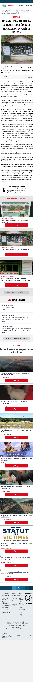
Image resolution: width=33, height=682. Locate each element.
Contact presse (21, 616)
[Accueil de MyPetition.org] (8, 6)
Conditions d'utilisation (12, 630)
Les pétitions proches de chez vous (6, 614)
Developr (4, 639)
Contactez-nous (10, 625)
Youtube (14, 608)
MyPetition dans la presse (22, 612)
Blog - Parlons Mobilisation (5, 604)
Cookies (24, 625)
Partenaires (23, 630)
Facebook (14, 599)
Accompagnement (7, 606)
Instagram (14, 606)
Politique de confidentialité (16, 626)
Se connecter (28, 2)
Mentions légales (16, 628)
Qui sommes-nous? (21, 601)
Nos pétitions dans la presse (21, 606)
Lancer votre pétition (5, 600)
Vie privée (18, 625)
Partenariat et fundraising (5, 609)
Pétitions (8, 10)
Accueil (20, 6)
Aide (21, 623)
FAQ (25, 623)
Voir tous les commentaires (16, 340)
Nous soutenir (15, 623)
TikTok (14, 602)
